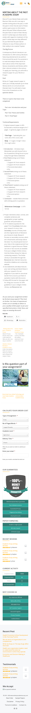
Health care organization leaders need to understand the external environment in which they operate (15, 650)
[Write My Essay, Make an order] (15, 377)
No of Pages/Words (10, 423)
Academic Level (8, 431)
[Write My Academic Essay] (8, 3)
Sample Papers (20, 698)
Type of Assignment (10, 416)
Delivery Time (8, 439)
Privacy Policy (20, 701)
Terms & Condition (11, 705)
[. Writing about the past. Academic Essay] (9, 335)
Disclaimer (10, 701)
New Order (9, 698)
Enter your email (9, 451)
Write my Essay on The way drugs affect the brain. (15, 645)
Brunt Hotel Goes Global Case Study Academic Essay (9, 395)
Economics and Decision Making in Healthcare (14, 655)
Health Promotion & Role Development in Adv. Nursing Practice (15, 636)
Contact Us (22, 705)
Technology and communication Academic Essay (20, 395)
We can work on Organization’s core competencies (14, 640)
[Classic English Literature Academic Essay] (21, 335)
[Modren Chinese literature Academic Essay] (9, 350)
